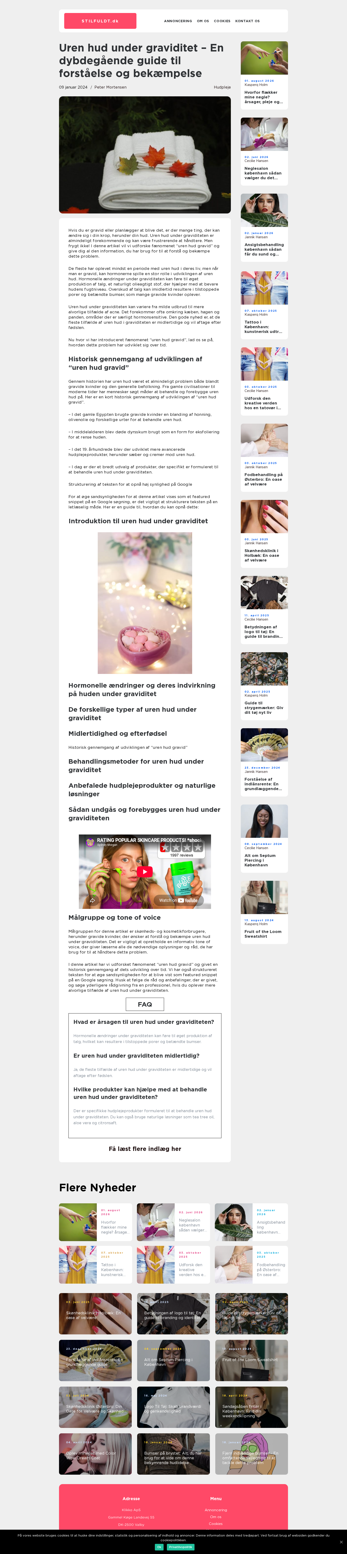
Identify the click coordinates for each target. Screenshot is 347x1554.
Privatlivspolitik (180, 1547)
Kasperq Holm (256, 84)
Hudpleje (222, 87)
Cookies (222, 21)
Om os (203, 21)
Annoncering (178, 21)
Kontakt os (247, 21)
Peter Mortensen (110, 87)
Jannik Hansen (256, 237)
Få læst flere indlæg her (145, 1148)
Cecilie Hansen (256, 160)
